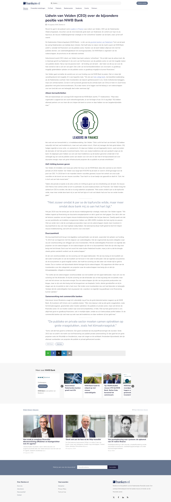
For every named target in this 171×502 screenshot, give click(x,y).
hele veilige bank (99, 77)
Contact (19, 495)
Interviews (59, 344)
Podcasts (58, 8)
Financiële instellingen (38, 8)
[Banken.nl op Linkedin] (123, 497)
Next (132, 386)
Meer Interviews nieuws (141, 410)
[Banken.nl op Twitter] (114, 497)
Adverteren (20, 489)
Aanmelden (112, 467)
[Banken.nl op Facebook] (118, 497)
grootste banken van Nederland (101, 42)
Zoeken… (55, 3)
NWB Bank (50, 344)
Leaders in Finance (77, 29)
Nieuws (25, 8)
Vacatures (79, 8)
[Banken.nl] (27, 2)
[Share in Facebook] (53, 353)
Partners (94, 8)
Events (87, 8)
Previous (61, 386)
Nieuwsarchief (21, 492)
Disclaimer (61, 486)
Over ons (19, 486)
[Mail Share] (69, 353)
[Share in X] (58, 353)
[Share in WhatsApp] (48, 353)
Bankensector (68, 8)
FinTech (50, 8)
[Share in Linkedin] (64, 353)
